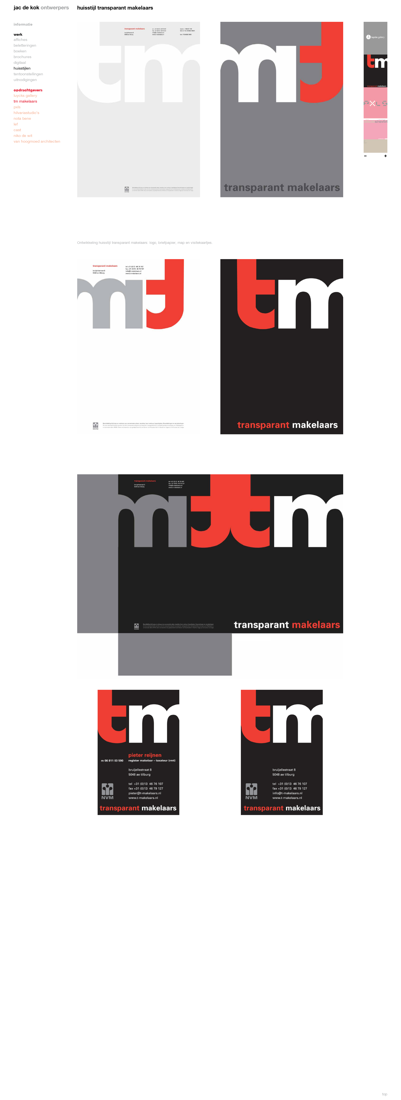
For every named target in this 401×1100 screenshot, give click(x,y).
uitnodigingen (25, 79)
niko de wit (23, 135)
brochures (22, 57)
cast (17, 130)
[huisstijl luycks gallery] (375, 38)
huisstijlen (22, 68)
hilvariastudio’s (26, 112)
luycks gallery (25, 95)
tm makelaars (25, 101)
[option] (375, 38)
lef (16, 124)
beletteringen (25, 45)
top (384, 1094)
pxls (17, 107)
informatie (23, 24)
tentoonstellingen (28, 74)
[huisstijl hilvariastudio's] (375, 136)
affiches (20, 39)
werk (18, 34)
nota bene (22, 118)
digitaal (20, 62)
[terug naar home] (41, 7)
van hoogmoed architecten (37, 141)
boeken (20, 51)
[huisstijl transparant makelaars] (375, 71)
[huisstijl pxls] (375, 103)
